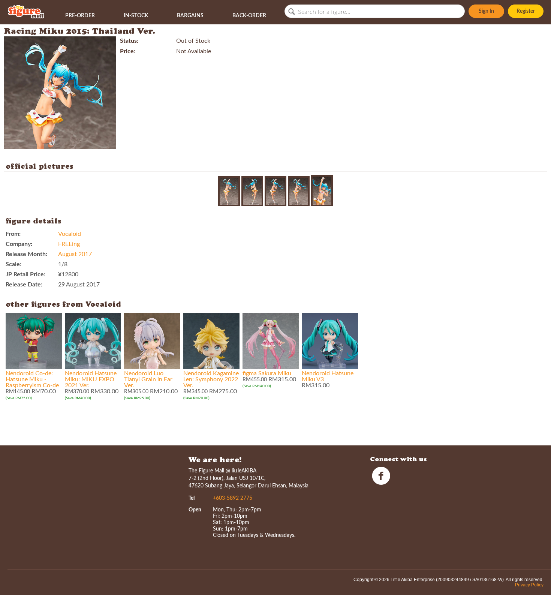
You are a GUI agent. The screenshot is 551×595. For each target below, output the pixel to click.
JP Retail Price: (25, 274)
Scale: (13, 264)
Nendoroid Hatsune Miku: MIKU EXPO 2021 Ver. (91, 379)
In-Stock (136, 15)
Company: (19, 244)
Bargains (190, 15)
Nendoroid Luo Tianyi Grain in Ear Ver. (148, 379)
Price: (127, 51)
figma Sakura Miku (267, 373)
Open (195, 510)
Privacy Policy (529, 585)
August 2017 (75, 254)
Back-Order (249, 15)
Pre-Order (80, 15)
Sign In (486, 11)
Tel (192, 498)
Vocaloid (69, 234)
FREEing (69, 244)
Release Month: (26, 254)
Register (526, 11)
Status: (129, 41)
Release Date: (24, 285)
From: (13, 234)
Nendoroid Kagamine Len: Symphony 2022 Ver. (211, 379)
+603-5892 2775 (232, 498)
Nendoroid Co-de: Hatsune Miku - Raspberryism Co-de (32, 379)
